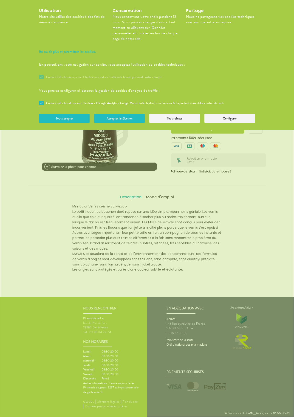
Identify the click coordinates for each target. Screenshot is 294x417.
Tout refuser (174, 118)
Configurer (230, 118)
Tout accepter (64, 118)
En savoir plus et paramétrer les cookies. (67, 51)
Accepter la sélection (120, 118)
